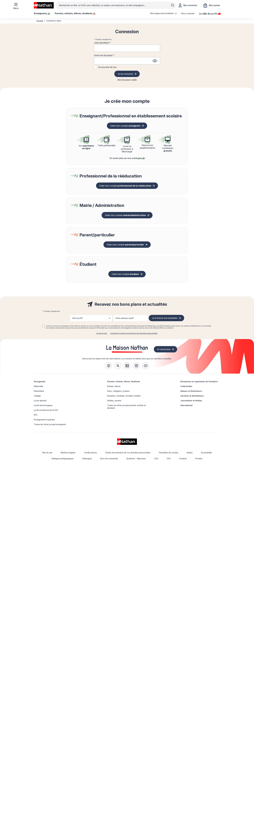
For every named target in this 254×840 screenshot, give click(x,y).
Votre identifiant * (102, 42)
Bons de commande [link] (109, 458)
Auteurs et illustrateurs (191, 391)
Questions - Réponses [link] (136, 458)
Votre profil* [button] (77, 318)
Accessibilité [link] (206, 452)
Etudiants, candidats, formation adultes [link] (124, 396)
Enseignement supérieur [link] (44, 419)
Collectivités (186, 386)
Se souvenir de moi (107, 67)
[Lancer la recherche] (172, 5)
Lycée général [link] (40, 400)
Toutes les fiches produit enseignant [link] (50, 424)
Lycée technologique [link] (43, 405)
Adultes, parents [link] (114, 400)
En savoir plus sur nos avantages (126, 158)
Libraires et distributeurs (192, 396)
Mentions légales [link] (68, 452)
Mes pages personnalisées (162, 13)
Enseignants (39, 381)
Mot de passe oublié (127, 79)
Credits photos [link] (90, 452)
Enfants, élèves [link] (114, 386)
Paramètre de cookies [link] (168, 452)
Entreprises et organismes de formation (199, 381)
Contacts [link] (183, 458)
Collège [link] (37, 396)
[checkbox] (43, 326)
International (186, 405)
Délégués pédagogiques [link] (63, 458)
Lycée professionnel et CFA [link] (46, 410)
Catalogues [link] (87, 458)
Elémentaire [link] (39, 391)
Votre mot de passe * (104, 55)
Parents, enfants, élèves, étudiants (123, 381)
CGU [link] (156, 458)
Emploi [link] (189, 452)
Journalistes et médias (191, 400)
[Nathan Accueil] (44, 5)
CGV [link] (169, 458)
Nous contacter (188, 13)
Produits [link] (198, 458)
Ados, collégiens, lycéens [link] (118, 391)
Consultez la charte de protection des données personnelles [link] (134, 333)
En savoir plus (101, 333)
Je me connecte (125, 74)
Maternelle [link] (38, 386)
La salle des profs (208, 13)
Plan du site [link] (47, 452)
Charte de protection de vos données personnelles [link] (127, 452)
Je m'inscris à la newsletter (164, 318)
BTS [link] (35, 415)
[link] (108, 365)
